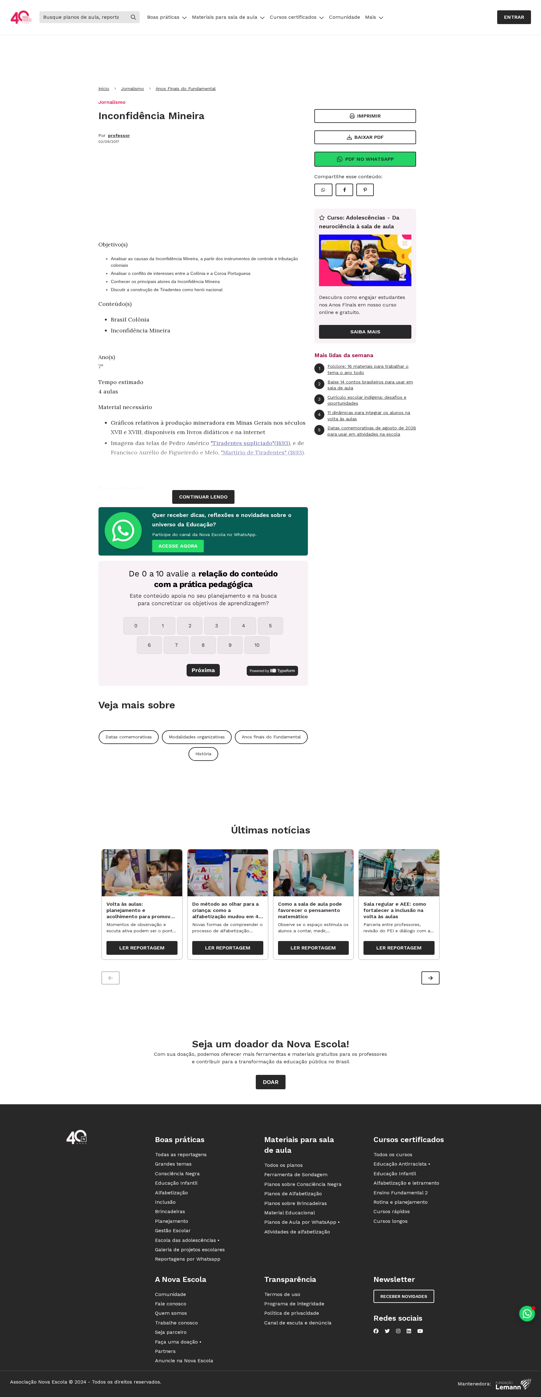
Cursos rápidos (392, 1211)
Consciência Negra (177, 1174)
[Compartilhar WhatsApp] (323, 190)
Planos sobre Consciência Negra (303, 1184)
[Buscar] (133, 17)
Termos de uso (282, 1294)
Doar (271, 1082)
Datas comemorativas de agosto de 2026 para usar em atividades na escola (367, 431)
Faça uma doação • (178, 1342)
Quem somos (171, 1313)
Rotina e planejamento (401, 1202)
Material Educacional (289, 1213)
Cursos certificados (293, 17)
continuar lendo (203, 497)
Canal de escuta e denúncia (298, 1323)
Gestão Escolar (173, 1230)
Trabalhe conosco (176, 1323)
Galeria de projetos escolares (190, 1250)
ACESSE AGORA (178, 546)
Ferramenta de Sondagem (295, 1174)
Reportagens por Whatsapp (187, 1259)
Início (103, 88)
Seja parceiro (171, 1332)
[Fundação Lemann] (513, 1384)
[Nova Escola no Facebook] (376, 1331)
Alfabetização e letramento (406, 1183)
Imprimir (369, 116)
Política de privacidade (291, 1313)
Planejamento (171, 1221)
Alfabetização (171, 1193)
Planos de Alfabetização (293, 1194)
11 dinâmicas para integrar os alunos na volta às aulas (364, 415)
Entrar (514, 17)
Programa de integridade (294, 1304)
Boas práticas (163, 17)
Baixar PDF (369, 137)
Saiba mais (365, 332)
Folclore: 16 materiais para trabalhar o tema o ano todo (364, 369)
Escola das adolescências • (187, 1240)
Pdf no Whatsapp (369, 159)
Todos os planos (283, 1165)
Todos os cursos (393, 1154)
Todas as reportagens (181, 1154)
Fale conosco (170, 1304)
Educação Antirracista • (402, 1164)
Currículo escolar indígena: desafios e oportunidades (362, 400)
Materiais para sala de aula (224, 17)
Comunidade (344, 17)
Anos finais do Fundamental (271, 736)
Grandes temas (173, 1164)
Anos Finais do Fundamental (186, 88)
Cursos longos (391, 1221)
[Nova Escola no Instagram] (398, 1331)
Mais (370, 17)
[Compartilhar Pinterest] (365, 190)
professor (119, 135)
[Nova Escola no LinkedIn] (409, 1331)
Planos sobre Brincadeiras (295, 1203)
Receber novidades (403, 1296)
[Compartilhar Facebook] (344, 190)
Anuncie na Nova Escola (184, 1361)
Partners (165, 1351)
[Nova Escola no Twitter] (387, 1331)
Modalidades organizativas (197, 736)
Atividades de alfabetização (297, 1232)
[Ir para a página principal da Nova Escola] (21, 17)
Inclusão (165, 1202)
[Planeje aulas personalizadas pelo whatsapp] (527, 1313)
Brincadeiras (170, 1211)
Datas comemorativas (129, 736)
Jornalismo (132, 88)
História (203, 753)
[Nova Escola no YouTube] (420, 1331)
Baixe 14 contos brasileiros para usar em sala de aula (365, 385)
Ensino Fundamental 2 (401, 1193)
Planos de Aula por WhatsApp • (302, 1222)
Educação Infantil (176, 1183)
